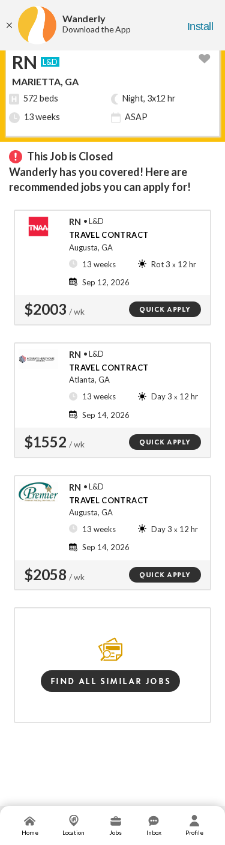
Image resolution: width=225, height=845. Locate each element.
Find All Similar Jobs (110, 681)
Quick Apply (165, 309)
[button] (206, 57)
